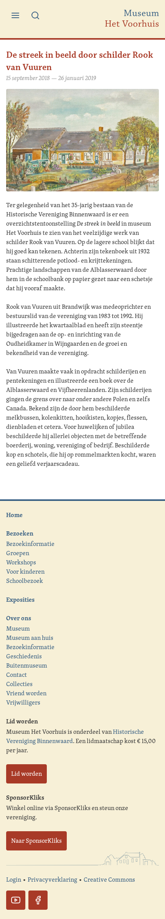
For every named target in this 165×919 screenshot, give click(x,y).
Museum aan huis (29, 637)
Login (13, 879)
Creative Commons (109, 879)
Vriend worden (26, 693)
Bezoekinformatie (30, 543)
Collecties (19, 684)
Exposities (20, 599)
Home (14, 514)
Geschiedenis (24, 656)
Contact (16, 674)
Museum (18, 628)
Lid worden (26, 773)
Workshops (21, 562)
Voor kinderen (25, 571)
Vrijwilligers (23, 702)
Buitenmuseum (26, 665)
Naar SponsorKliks (36, 840)
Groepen (17, 553)
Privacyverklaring (52, 879)
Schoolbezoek (24, 580)
